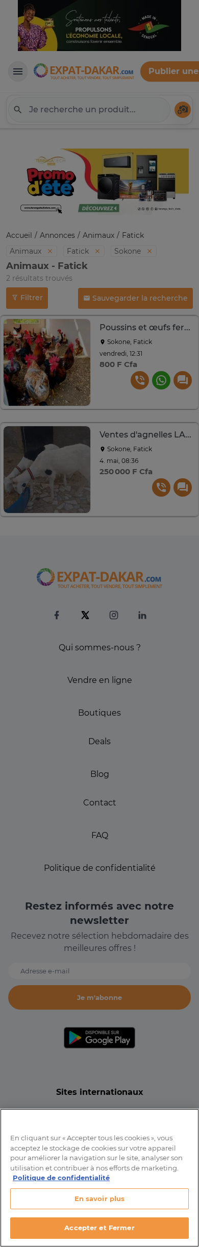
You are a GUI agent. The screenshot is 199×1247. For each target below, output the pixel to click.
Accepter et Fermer (99, 1228)
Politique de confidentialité (61, 1177)
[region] (99, 1178)
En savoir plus (99, 1198)
